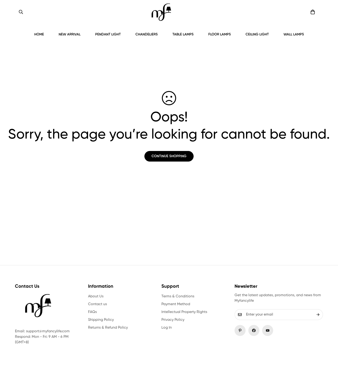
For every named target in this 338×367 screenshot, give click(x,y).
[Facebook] (253, 330)
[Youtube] (267, 330)
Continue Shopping (169, 156)
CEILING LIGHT (257, 34)
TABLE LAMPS (183, 34)
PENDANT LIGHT (108, 34)
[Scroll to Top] (329, 342)
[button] (312, 12)
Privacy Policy (172, 320)
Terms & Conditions (177, 296)
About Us (95, 296)
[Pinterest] (240, 330)
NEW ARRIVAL (69, 34)
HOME (39, 34)
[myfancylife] (161, 12)
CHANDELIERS (146, 34)
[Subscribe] (318, 314)
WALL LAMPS (294, 34)
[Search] (21, 12)
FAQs (92, 312)
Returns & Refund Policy (108, 328)
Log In (166, 328)
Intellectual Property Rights (184, 312)
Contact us (97, 304)
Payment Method (175, 304)
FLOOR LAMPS (219, 34)
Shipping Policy (101, 320)
